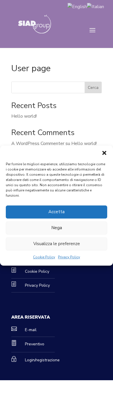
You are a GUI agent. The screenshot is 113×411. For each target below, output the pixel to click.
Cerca (93, 87)
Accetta (56, 212)
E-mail (31, 330)
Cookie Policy (44, 257)
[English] (77, 6)
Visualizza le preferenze (56, 244)
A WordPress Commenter (37, 143)
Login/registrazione (42, 360)
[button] (104, 153)
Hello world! (24, 116)
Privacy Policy (69, 257)
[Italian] (95, 6)
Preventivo (34, 344)
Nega (56, 228)
